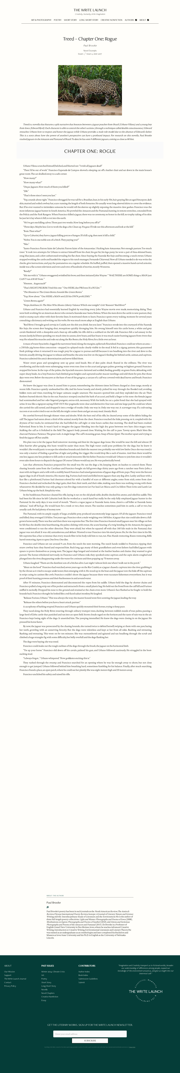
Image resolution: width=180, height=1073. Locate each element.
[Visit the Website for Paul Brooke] (48, 907)
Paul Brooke (54, 902)
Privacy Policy (132, 1047)
